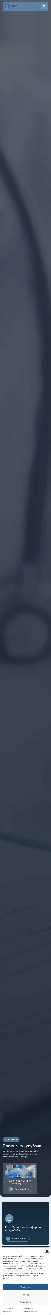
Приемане (25, 1287)
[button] (47, 1251)
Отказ (25, 1294)
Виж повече (26, 1302)
